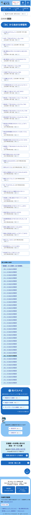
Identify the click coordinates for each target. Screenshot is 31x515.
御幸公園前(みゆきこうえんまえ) (13, 227)
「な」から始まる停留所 (10, 328)
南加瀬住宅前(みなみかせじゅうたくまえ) (15, 140)
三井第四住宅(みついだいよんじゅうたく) (15, 85)
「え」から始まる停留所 (10, 278)
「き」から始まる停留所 (10, 287)
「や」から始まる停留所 (10, 364)
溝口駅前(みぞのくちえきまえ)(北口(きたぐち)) (15, 53)
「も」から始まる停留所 (10, 361)
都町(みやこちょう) (14, 179)
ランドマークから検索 (14, 407)
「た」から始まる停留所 (10, 314)
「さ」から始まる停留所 (10, 299)
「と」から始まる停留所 (10, 325)
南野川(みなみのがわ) (15, 161)
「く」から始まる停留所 (10, 290)
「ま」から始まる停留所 (10, 352)
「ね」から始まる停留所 (10, 334)
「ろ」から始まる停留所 (10, 379)
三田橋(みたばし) (14, 79)
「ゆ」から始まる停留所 (10, 367)
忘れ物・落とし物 (14, 463)
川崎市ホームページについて (9, 508)
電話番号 (8, 489)
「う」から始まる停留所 (10, 275)
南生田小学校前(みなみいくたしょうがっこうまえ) (15, 125)
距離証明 (16, 432)
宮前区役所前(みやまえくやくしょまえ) (15, 206)
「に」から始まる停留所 (10, 331)
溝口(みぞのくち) (14, 45)
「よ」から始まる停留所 (10, 370)
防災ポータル (16, 3)
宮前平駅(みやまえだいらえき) (12, 213)
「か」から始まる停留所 (10, 284)
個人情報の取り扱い (24, 508)
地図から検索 (12, 402)
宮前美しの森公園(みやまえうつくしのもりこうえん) (15, 199)
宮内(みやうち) (15, 167)
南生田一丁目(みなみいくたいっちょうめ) (15, 98)
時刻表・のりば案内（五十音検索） (13, 265)
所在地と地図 (4, 504)
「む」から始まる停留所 (10, 358)
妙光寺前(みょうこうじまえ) (12, 247)
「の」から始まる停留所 (10, 337)
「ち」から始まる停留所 (10, 317)
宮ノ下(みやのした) (14, 185)
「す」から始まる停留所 (10, 305)
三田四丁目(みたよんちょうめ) (12, 73)
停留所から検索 (12, 398)
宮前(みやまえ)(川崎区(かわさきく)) (14, 192)
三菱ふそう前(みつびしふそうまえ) (14, 92)
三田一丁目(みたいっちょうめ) (12, 66)
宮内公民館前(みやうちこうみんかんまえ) (15, 173)
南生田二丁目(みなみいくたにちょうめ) (15, 105)
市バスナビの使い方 (24, 411)
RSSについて (21, 510)
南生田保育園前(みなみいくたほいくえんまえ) (15, 133)
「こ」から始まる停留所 (10, 296)
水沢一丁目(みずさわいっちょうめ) (14, 39)
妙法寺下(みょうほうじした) (12, 253)
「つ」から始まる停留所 (10, 319)
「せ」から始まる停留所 (10, 308)
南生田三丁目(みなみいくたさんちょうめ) (15, 111)
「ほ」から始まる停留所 (10, 349)
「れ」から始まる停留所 (10, 376)
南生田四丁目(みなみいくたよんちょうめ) (15, 118)
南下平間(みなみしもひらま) (12, 155)
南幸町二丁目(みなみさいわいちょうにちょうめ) (15, 148)
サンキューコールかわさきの (22, 490)
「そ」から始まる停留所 (10, 311)
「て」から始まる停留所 (10, 322)
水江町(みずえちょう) (15, 33)
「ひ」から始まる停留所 (10, 343)
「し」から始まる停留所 (10, 302)
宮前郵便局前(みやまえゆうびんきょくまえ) (15, 220)
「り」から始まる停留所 (10, 373)
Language (23, 4)
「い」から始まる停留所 (10, 272)
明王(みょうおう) (14, 240)
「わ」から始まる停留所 (10, 382)
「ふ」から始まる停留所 (10, 346)
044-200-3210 (18, 449)
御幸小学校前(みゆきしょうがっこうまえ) (15, 234)
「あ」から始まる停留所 (10, 269)
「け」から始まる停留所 (10, 293)
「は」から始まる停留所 (10, 340)
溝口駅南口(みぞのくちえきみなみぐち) (15, 60)
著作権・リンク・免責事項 (9, 510)
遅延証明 (16, 428)
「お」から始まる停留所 (10, 281)
